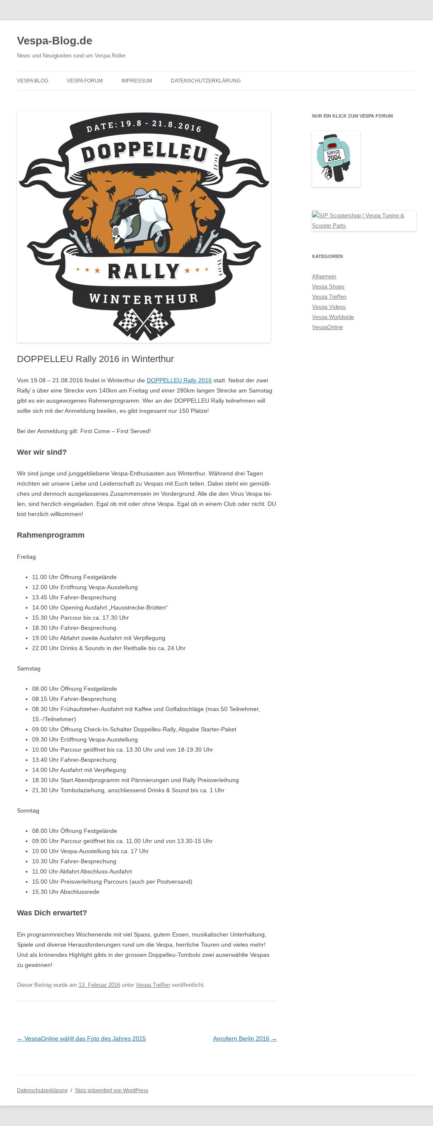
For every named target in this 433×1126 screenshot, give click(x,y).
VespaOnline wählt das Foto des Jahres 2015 (81, 1038)
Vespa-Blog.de (54, 40)
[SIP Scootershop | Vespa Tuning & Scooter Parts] (364, 225)
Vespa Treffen (153, 985)
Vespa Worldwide (333, 317)
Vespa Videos (329, 307)
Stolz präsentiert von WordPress (111, 1090)
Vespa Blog (32, 81)
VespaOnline (327, 327)
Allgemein (324, 276)
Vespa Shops (328, 286)
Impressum (136, 81)
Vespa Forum (85, 81)
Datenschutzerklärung (206, 81)
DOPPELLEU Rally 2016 (179, 380)
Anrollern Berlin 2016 (245, 1038)
